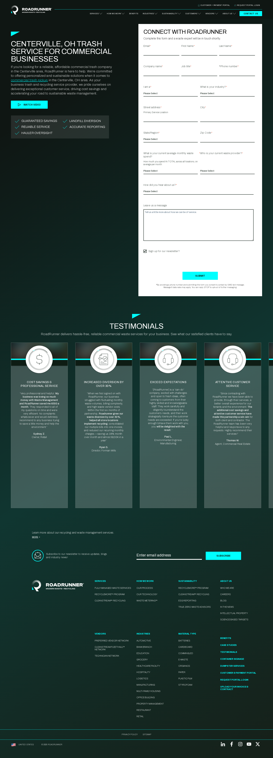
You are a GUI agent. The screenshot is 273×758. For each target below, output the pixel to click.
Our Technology (146, 594)
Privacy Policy (129, 734)
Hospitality (143, 672)
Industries (148, 13)
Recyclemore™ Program (193, 588)
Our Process (144, 588)
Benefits (133, 13)
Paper (181, 672)
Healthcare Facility (148, 666)
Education (142, 653)
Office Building (145, 697)
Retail (140, 716)
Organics (184, 666)
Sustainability (169, 13)
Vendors (210, 13)
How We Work (114, 13)
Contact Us (251, 13)
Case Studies (228, 645)
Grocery (142, 659)
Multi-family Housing (148, 691)
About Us (227, 13)
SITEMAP (147, 734)
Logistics (142, 678)
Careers (225, 594)
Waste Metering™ (146, 600)
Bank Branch (144, 647)
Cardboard (185, 647)
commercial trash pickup (29, 80)
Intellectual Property (234, 613)
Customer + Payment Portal (215, 5)
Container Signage (232, 659)
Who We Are (227, 588)
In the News (227, 607)
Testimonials (228, 652)
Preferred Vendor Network (111, 641)
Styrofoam (185, 685)
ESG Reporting (187, 600)
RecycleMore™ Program (110, 594)
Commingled (185, 653)
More (35, 537)
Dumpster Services (232, 666)
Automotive (143, 641)
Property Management (150, 704)
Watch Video (32, 104)
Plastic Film (185, 678)
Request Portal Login (248, 5)
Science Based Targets (234, 619)
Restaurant (143, 710)
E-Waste (183, 659)
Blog (223, 600)
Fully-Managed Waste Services (113, 588)
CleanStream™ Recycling (110, 600)
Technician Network (107, 656)
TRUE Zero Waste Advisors (194, 607)
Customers (191, 13)
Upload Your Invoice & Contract (234, 688)
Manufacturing (145, 685)
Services (94, 13)
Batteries (184, 641)
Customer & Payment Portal (238, 673)
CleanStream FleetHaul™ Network (110, 648)
